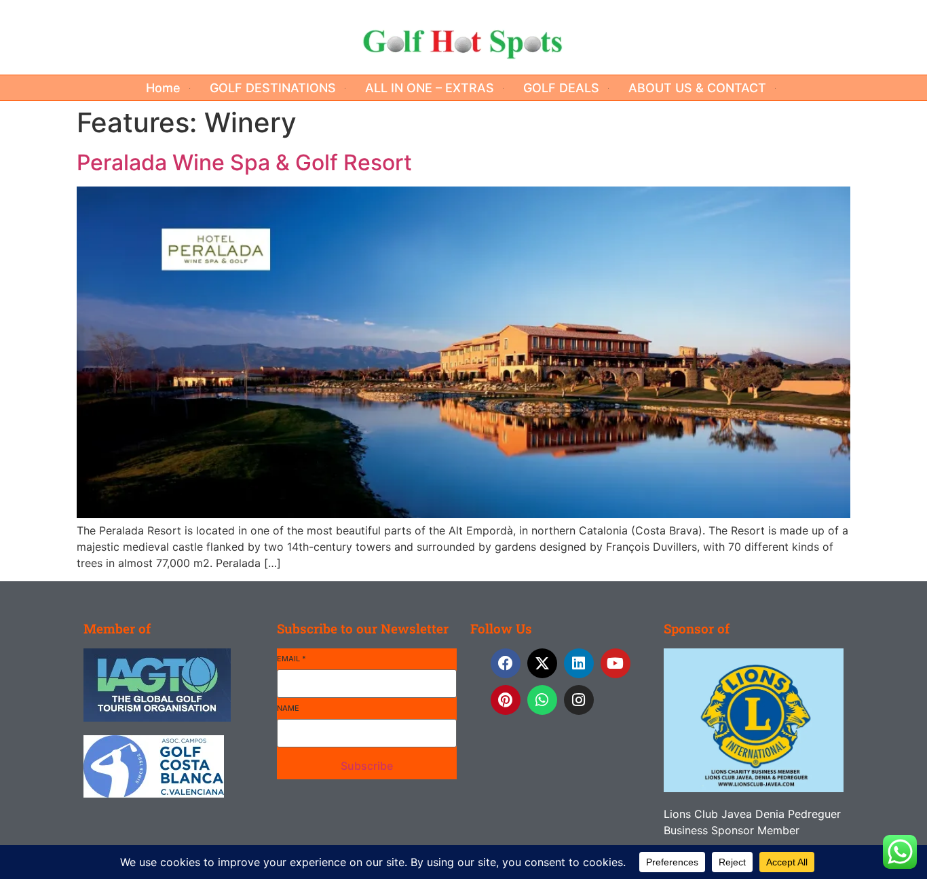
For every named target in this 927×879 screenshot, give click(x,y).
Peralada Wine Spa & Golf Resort (244, 162)
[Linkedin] (579, 663)
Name (288, 708)
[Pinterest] (506, 700)
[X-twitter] (542, 663)
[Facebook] (506, 663)
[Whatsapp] (542, 700)
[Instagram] (579, 700)
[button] (171, 87)
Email (291, 658)
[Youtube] (615, 663)
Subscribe (367, 766)
